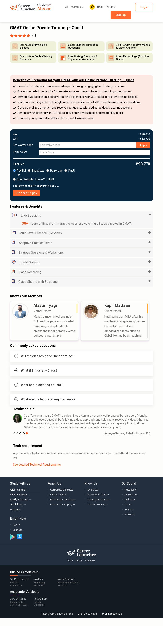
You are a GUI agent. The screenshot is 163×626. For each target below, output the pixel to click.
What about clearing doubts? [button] (42, 385)
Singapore (90, 560)
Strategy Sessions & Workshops (41, 252)
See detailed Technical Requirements (37, 464)
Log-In (16, 524)
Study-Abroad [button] (19, 499)
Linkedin (130, 499)
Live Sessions (31, 215)
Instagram (131, 494)
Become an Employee (62, 504)
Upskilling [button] (16, 504)
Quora (128, 504)
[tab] (81, 356)
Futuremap (40, 601)
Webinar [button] (15, 509)
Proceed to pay (26, 193)
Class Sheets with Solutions (38, 282)
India (70, 560)
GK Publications (19, 582)
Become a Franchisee (62, 499)
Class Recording (29, 272)
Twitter (129, 509)
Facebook (130, 489)
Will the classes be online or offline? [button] (47, 356)
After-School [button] (18, 489)
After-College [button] (18, 494)
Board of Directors (98, 494)
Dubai (79, 560)
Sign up (121, 14)
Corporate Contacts (61, 489)
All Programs (73, 6)
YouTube (130, 514)
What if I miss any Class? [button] (39, 370)
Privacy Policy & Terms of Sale (57, 613)
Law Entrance (19, 601)
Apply (143, 145)
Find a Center (58, 494)
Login (144, 7)
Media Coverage (97, 504)
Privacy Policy (42, 185)
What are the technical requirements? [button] (48, 399)
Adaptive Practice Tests (35, 243)
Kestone (39, 582)
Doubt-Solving (29, 262)
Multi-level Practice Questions (40, 233)
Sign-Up (18, 529)
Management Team (98, 499)
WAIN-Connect (68, 582)
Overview (92, 489)
